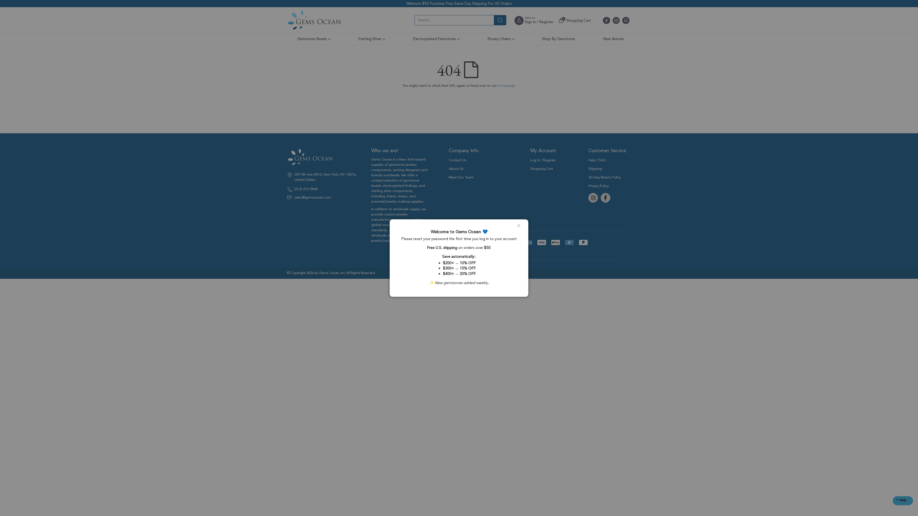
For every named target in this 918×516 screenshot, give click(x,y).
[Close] (521, 227)
